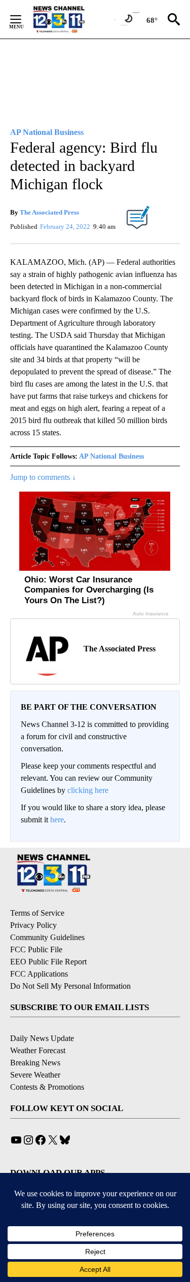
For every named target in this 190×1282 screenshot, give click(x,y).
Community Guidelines (47, 937)
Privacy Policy (33, 925)
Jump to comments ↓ (43, 477)
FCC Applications (39, 973)
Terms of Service (37, 913)
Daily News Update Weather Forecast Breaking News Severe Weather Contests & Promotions (47, 1062)
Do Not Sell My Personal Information (70, 986)
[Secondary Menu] (23, 19)
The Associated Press (49, 212)
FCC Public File (36, 949)
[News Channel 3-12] (71, 19)
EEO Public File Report (48, 961)
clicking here (87, 790)
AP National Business (111, 456)
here (57, 819)
